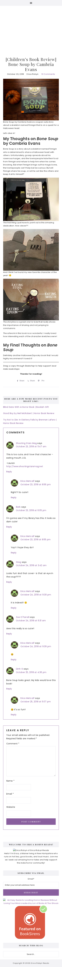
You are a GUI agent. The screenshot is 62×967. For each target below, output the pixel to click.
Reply (9, 471)
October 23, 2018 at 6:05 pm (31, 510)
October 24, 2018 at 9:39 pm (35, 594)
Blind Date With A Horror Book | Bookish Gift (26, 407)
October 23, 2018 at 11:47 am (31, 446)
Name (10, 780)
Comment (12, 743)
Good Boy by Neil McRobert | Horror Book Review (28, 413)
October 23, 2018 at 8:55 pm (35, 539)
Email (10, 793)
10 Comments (48, 74)
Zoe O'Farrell (22, 617)
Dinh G (19, 668)
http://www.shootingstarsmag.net (24, 466)
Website (10, 807)
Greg (18, 562)
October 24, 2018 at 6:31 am (31, 620)
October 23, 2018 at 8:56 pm (35, 484)
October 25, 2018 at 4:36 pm (31, 672)
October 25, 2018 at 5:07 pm (35, 701)
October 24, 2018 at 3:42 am (31, 565)
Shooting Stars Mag (26, 443)
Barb (18, 506)
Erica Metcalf (27, 481)
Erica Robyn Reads (31, 27)
